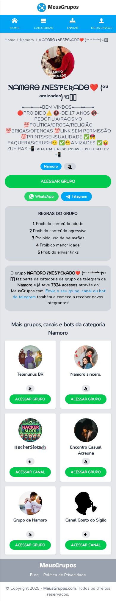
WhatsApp (44, 196)
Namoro (27, 40)
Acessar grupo (58, 181)
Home (10, 40)
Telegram (79, 196)
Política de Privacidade (64, 575)
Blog (34, 575)
